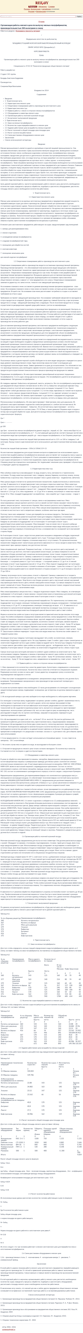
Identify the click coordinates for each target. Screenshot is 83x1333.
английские (46, 9)
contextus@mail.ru (8, 1329)
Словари (51, 6)
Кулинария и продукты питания (28, 31)
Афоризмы (43, 6)
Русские (27, 9)
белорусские (35, 9)
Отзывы (41, 21)
